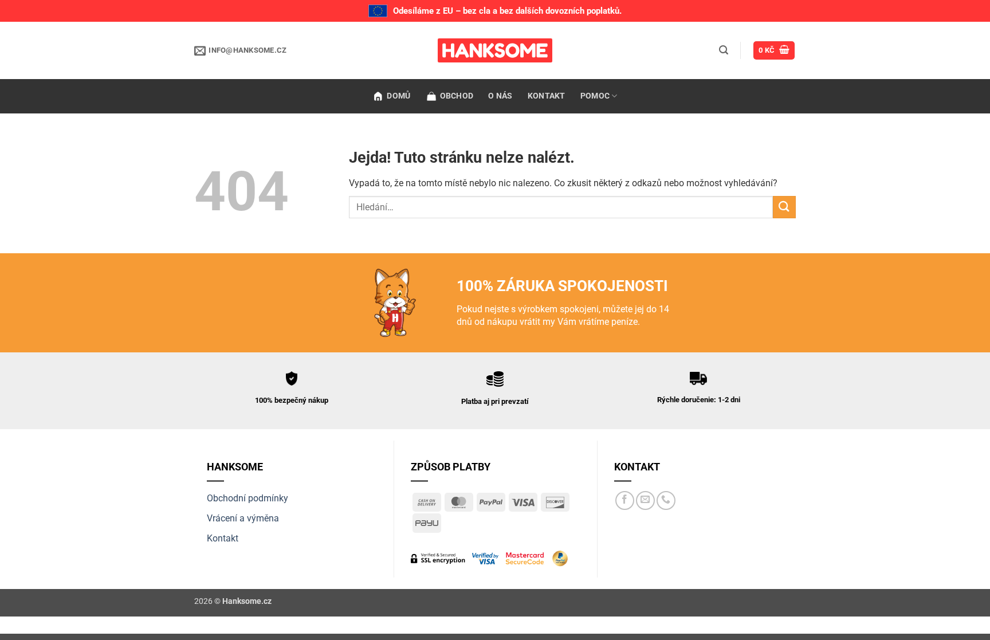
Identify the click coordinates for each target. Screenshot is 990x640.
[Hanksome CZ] (495, 50)
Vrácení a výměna (243, 518)
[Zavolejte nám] (666, 500)
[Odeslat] (784, 207)
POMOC (595, 96)
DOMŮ (398, 96)
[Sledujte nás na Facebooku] (624, 500)
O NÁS (500, 96)
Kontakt (222, 538)
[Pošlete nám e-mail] (645, 500)
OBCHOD (457, 96)
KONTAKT (546, 96)
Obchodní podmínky (247, 498)
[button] (723, 50)
